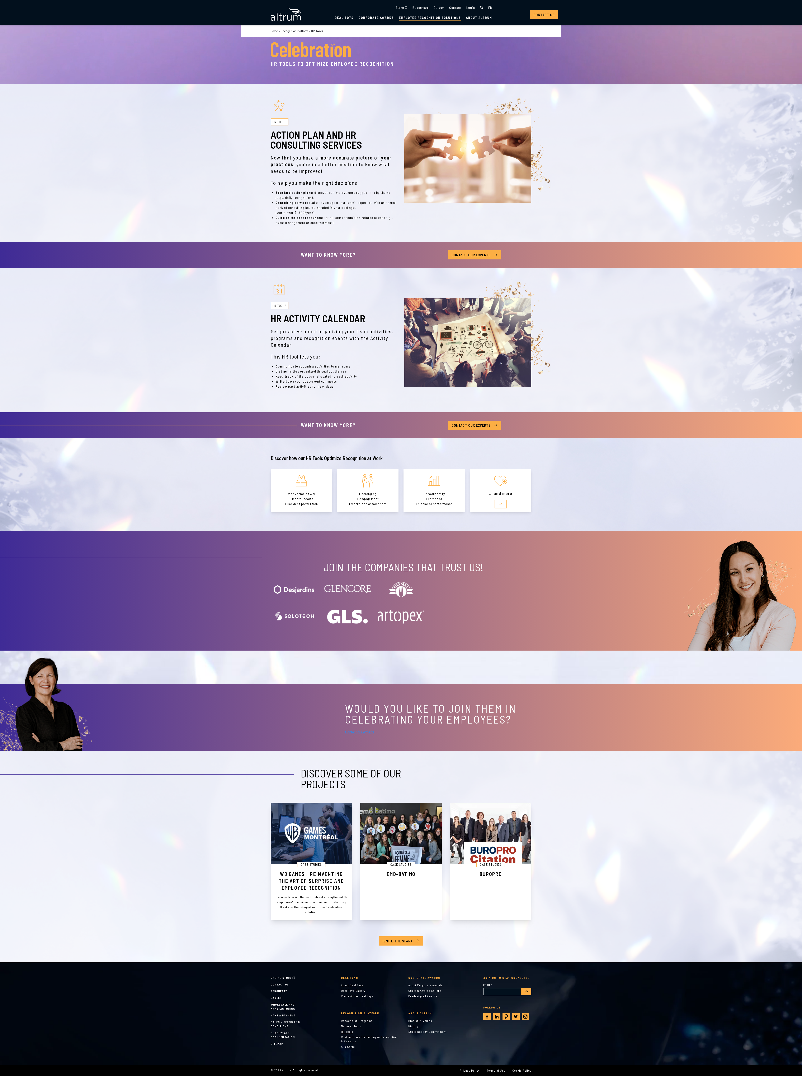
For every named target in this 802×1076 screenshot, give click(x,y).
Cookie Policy (521, 1070)
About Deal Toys (352, 985)
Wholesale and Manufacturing (283, 1006)
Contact (455, 7)
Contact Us (544, 14)
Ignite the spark (397, 941)
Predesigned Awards (422, 996)
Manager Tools (351, 1026)
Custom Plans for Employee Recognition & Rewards (369, 1039)
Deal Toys (344, 17)
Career (439, 7)
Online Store (281, 977)
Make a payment (283, 1015)
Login (470, 7)
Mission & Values (420, 1020)
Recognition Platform (294, 31)
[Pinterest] (506, 1016)
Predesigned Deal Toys (357, 996)
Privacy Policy (470, 1070)
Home (274, 31)
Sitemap (277, 1043)
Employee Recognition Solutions (430, 17)
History (413, 1026)
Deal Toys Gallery (353, 990)
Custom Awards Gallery (424, 990)
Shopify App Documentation (283, 1035)
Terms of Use (496, 1070)
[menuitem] (490, 7)
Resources (420, 7)
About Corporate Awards (425, 985)
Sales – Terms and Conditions (285, 1024)
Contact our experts (471, 255)
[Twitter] (516, 1016)
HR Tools (347, 1031)
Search (481, 7)
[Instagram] (525, 1017)
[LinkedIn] (497, 1017)
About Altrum (479, 17)
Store (400, 7)
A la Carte (348, 1046)
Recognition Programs (357, 1020)
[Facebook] (487, 1017)
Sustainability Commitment (427, 1031)
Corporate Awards (376, 17)
